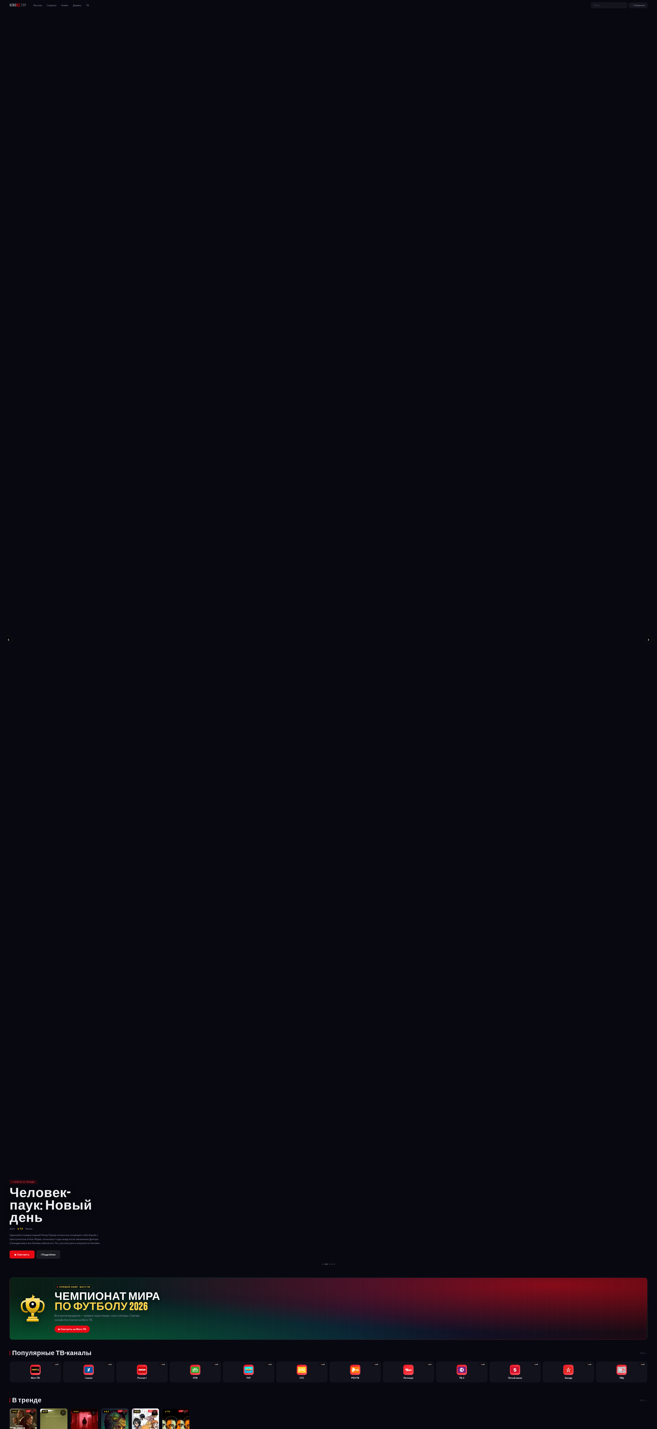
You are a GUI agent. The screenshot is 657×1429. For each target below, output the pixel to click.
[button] (328, 1309)
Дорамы (77, 5)
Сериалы (51, 5)
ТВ (87, 5)
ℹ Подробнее (48, 1254)
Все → (644, 1353)
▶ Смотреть (22, 1254)
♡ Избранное (638, 5)
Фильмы (37, 5)
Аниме (64, 5)
